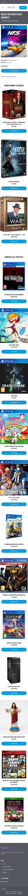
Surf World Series (14, 345)
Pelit (9, 60)
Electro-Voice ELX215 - (14, 686)
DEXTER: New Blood (14, 181)
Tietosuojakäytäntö (11, 893)
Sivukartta (19, 893)
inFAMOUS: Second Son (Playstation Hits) (14, 595)
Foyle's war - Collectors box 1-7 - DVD (14, 235)
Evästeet (19, 892)
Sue (5, 864)
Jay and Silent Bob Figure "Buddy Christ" (14, 737)
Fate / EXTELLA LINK (14, 497)
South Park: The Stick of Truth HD (14, 826)
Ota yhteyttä (13, 892)
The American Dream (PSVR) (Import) (14, 544)
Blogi (5, 872)
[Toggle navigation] (3, 7)
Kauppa (23, 7)
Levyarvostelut (7, 866)
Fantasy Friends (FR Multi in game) (14, 446)
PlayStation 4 (13, 60)
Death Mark (14, 396)
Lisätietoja (14, 70)
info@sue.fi (4, 2)
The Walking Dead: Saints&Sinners (14, 294)
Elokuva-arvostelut (8, 869)
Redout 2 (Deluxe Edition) (14, 643)
